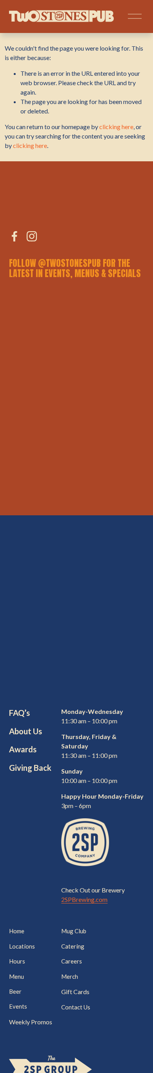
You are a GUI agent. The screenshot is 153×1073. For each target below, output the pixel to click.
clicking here (116, 126)
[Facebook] (14, 236)
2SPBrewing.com (84, 899)
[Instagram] (31, 236)
